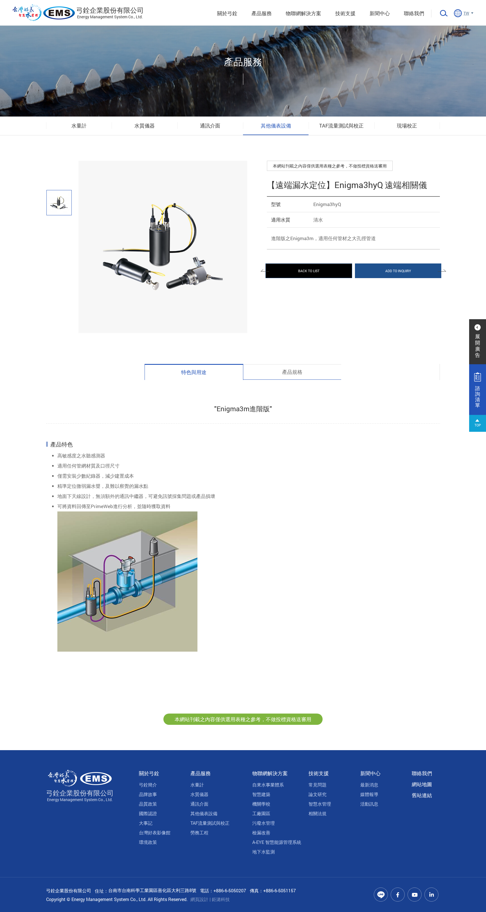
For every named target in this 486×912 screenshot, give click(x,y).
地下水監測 (263, 852)
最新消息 (369, 785)
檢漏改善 (261, 832)
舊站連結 (422, 795)
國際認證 (148, 813)
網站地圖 (422, 784)
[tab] (194, 372)
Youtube (415, 895)
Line (381, 895)
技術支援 (345, 13)
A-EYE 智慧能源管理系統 (276, 842)
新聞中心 (380, 13)
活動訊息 (369, 804)
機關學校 (261, 804)
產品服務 (261, 13)
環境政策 (148, 842)
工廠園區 (261, 813)
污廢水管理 (263, 823)
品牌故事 (148, 794)
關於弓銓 (227, 13)
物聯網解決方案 (303, 13)
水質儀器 (144, 125)
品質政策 (148, 804)
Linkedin (431, 895)
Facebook (398, 895)
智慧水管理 (320, 804)
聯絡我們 (414, 13)
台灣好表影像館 (154, 832)
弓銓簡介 (148, 785)
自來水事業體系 (268, 785)
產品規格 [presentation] (292, 371)
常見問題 (318, 785)
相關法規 (318, 813)
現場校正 (407, 125)
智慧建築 (261, 794)
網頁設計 (199, 899)
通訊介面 (210, 125)
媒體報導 (369, 794)
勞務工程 (199, 832)
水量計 (79, 125)
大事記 (145, 823)
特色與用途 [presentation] (193, 372)
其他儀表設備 (276, 125)
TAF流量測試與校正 (341, 125)
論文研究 (318, 794)
